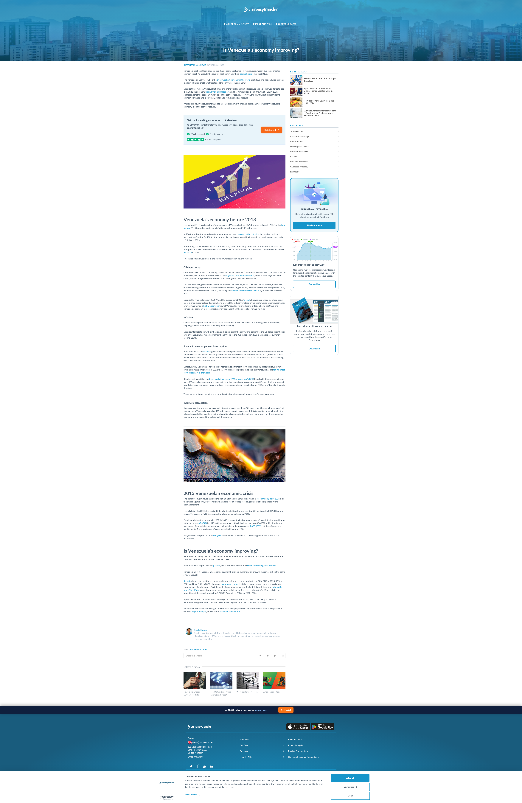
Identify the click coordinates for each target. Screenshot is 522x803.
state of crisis (246, 73)
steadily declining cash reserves (261, 565)
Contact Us (193, 738)
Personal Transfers (299, 161)
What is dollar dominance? (247, 692)
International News (195, 65)
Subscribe (314, 284)
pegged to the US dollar (248, 234)
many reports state (230, 584)
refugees (217, 535)
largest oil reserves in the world (239, 275)
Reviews (244, 751)
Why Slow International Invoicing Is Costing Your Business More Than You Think (320, 113)
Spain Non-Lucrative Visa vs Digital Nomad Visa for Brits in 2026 (318, 90)
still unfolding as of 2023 (268, 498)
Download (314, 348)
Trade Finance (296, 131)
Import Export (297, 141)
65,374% (188, 252)
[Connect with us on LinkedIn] (211, 766)
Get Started (270, 130)
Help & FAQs (246, 757)
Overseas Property (299, 166)
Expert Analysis (262, 24)
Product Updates (286, 24)
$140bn (216, 565)
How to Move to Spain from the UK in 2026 (319, 101)
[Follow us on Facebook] (197, 766)
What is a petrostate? (271, 692)
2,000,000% (255, 526)
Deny (350, 796)
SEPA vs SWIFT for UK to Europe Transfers (320, 79)
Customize (349, 787)
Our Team (244, 745)
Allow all (350, 778)
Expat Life (294, 171)
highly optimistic (211, 305)
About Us (244, 739)
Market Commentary (236, 24)
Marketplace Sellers (299, 146)
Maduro (207, 351)
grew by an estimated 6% (217, 91)
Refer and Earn (295, 739)
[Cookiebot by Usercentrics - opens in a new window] (166, 798)
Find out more (314, 225)
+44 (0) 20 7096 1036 (202, 742)
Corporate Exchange (299, 136)
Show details (191, 794)
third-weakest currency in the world (233, 79)
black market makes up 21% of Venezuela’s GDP (231, 379)
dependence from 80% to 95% (245, 290)
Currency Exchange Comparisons (303, 757)
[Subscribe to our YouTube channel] (204, 766)
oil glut (247, 299)
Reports (187, 581)
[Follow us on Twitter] (191, 766)
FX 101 (293, 156)
